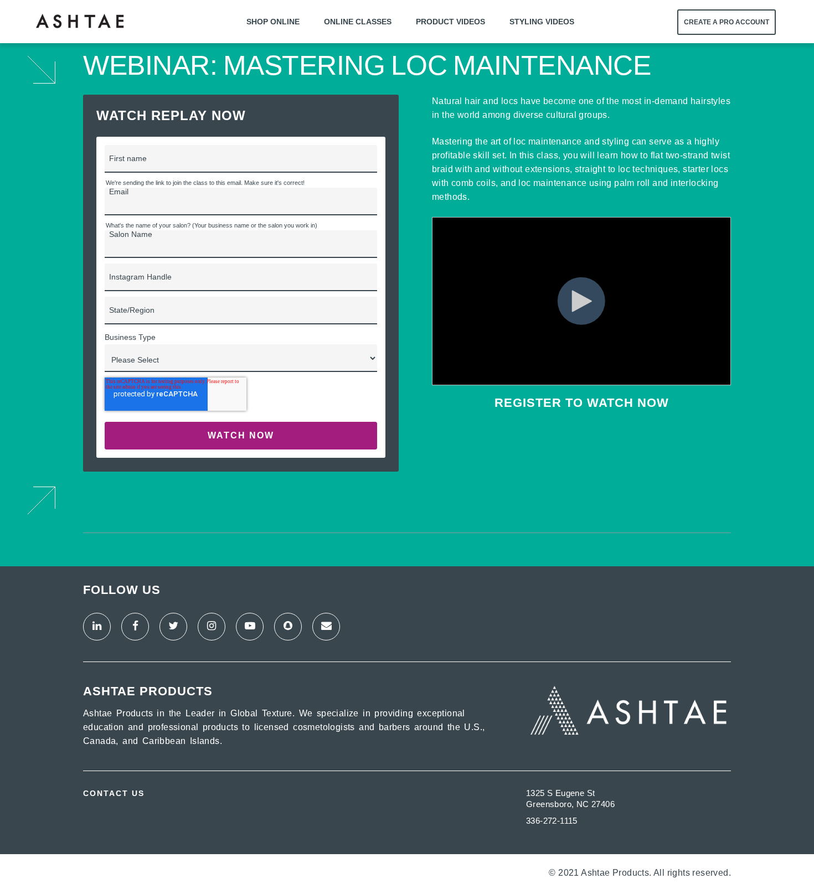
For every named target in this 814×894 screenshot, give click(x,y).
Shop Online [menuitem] (273, 21)
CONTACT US (114, 793)
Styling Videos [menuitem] (541, 21)
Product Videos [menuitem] (450, 21)
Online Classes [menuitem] (357, 21)
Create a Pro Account (726, 22)
